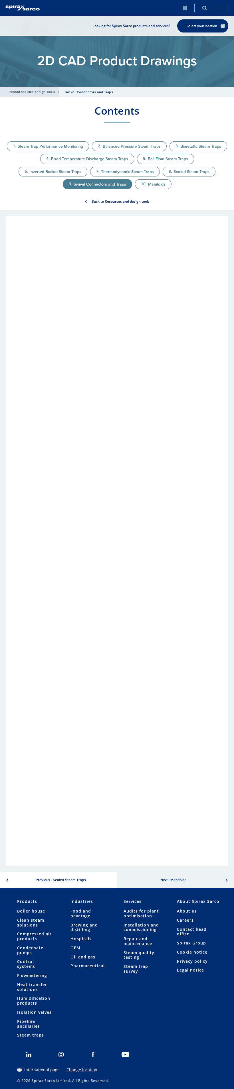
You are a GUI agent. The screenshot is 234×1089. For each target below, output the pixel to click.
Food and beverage (80, 913)
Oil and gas (82, 957)
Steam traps (30, 1035)
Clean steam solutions (30, 922)
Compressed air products (34, 936)
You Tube (125, 1054)
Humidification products (33, 1000)
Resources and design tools (32, 91)
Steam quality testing (139, 955)
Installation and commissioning (141, 927)
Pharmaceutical (87, 965)
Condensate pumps (30, 950)
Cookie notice (192, 952)
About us (187, 911)
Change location (81, 1069)
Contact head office (192, 932)
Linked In (29, 1054)
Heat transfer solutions (32, 987)
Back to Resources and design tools (121, 201)
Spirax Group (191, 943)
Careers (185, 920)
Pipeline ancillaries (28, 1024)
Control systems (26, 964)
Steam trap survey (136, 969)
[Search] (204, 8)
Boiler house (31, 911)
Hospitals (81, 938)
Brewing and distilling (84, 927)
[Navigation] (224, 8)
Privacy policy (192, 961)
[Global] (185, 8)
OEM (75, 947)
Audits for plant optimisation (141, 913)
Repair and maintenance (138, 941)
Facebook (93, 1054)
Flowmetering (32, 975)
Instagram (61, 1054)
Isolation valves (34, 1012)
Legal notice (190, 970)
